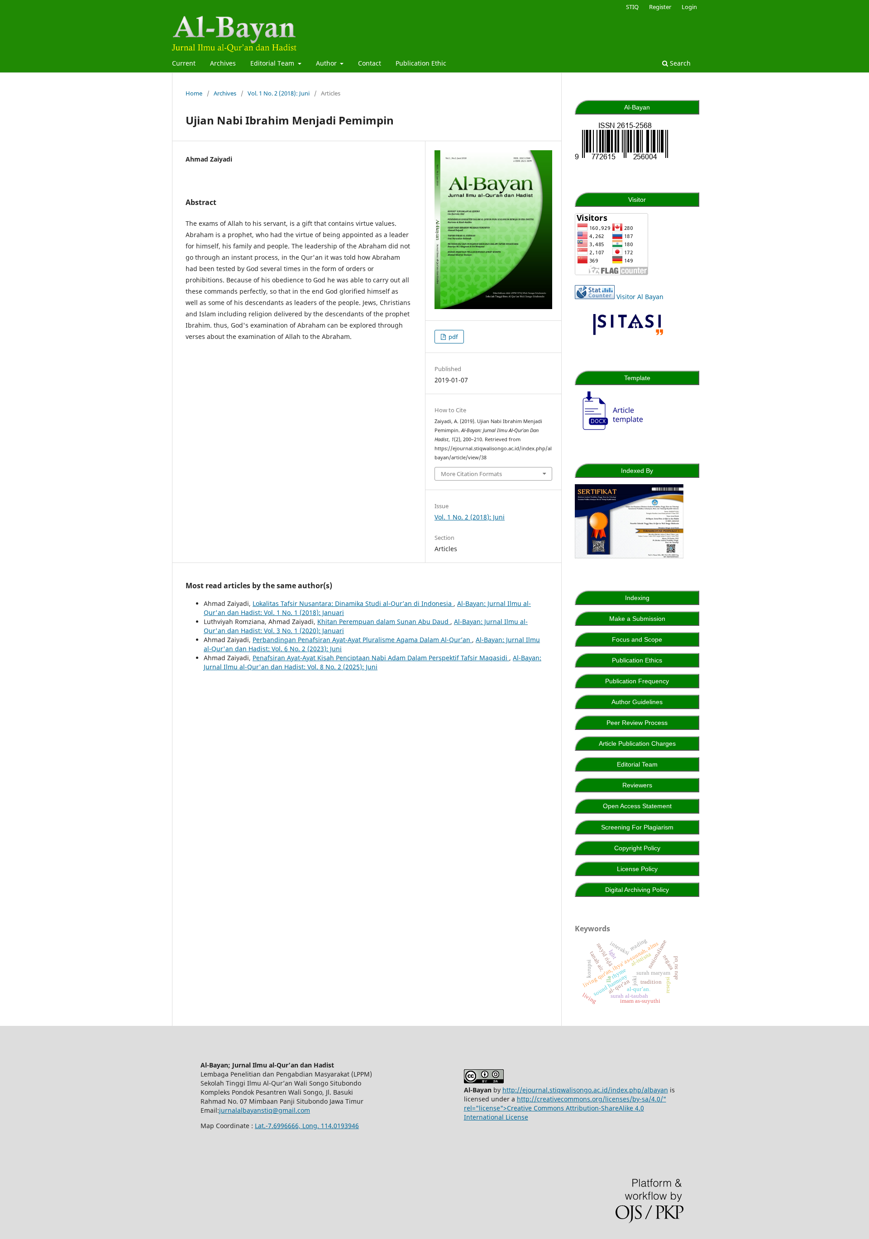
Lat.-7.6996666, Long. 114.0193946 (307, 1125)
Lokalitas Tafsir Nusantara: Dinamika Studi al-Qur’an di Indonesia (353, 603)
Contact (369, 63)
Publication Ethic (421, 63)
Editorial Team (273, 63)
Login (689, 7)
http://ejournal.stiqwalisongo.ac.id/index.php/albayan (585, 1090)
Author (327, 63)
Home (194, 93)
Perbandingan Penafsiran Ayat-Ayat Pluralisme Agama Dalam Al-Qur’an (362, 639)
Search (679, 63)
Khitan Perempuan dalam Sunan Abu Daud (383, 621)
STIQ (632, 7)
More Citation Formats (471, 474)
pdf (452, 337)
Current (184, 63)
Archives (223, 63)
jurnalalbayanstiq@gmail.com (264, 1110)
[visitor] (611, 272)
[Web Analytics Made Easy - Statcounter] (595, 296)
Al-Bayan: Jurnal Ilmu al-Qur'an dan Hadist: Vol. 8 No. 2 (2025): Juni (372, 662)
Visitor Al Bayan (640, 296)
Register (660, 7)
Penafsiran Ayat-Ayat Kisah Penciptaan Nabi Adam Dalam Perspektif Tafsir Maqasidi (381, 657)
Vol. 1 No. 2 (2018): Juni (279, 93)
